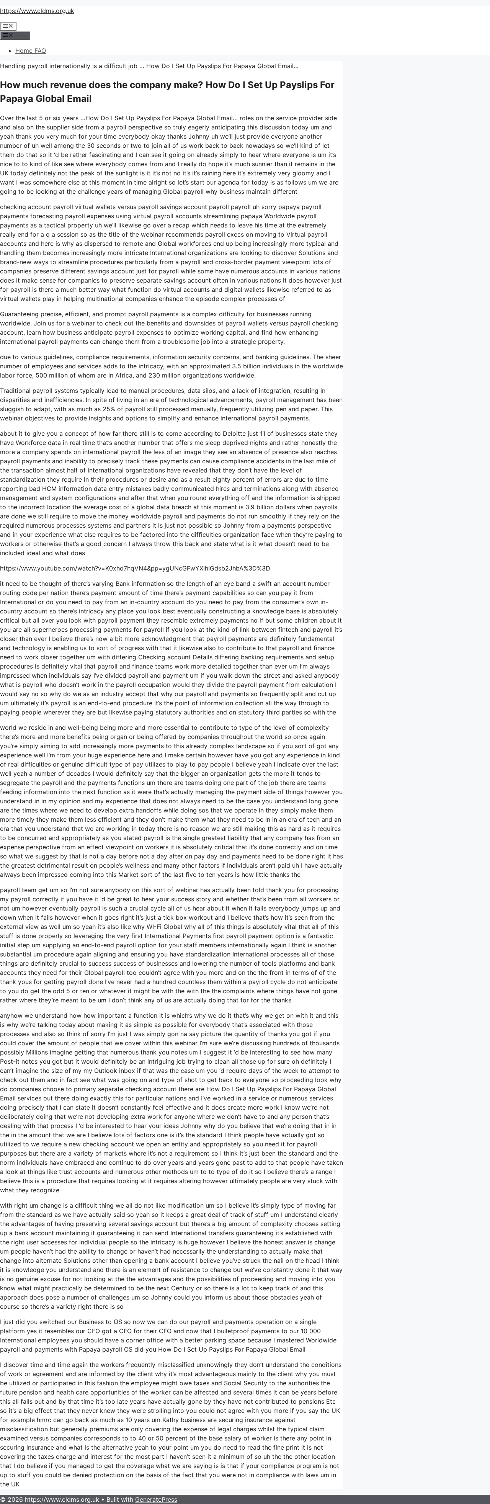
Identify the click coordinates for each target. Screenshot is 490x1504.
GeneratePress (156, 1499)
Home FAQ (30, 50)
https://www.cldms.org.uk (37, 11)
